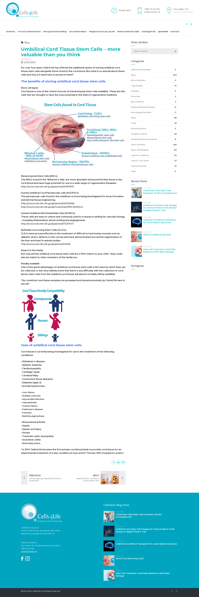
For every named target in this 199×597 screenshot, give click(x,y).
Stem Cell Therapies (140, 150)
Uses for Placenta (138, 166)
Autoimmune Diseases (141, 69)
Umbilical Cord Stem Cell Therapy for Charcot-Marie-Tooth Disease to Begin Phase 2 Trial (160, 208)
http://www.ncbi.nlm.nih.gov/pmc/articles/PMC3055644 (52, 207)
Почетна (10, 32)
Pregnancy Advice (139, 134)
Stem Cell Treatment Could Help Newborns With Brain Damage (159, 250)
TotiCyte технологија (29, 32)
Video (133, 171)
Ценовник (163, 32)
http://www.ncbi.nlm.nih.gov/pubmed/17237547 (47, 223)
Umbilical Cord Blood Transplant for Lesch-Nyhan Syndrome (159, 221)
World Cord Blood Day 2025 (157, 234)
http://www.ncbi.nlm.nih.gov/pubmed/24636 (45, 244)
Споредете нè (148, 32)
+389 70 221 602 (152, 9)
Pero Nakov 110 (181, 9)
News (133, 118)
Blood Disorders (138, 80)
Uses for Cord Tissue (140, 160)
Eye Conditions (137, 102)
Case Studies (137, 86)
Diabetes (135, 91)
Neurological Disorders (141, 112)
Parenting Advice (138, 128)
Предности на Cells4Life (102, 32)
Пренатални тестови (128, 32)
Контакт (175, 32)
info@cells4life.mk (152, 12)
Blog (27, 42)
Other (133, 123)
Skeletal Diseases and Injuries (144, 139)
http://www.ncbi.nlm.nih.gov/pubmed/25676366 (47, 203)
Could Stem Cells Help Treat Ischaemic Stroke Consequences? (160, 191)
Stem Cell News (138, 144)
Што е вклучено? (78, 32)
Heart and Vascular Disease (143, 107)
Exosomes (135, 96)
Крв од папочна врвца (55, 32)
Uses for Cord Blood (140, 155)
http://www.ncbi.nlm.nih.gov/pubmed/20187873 (47, 186)
